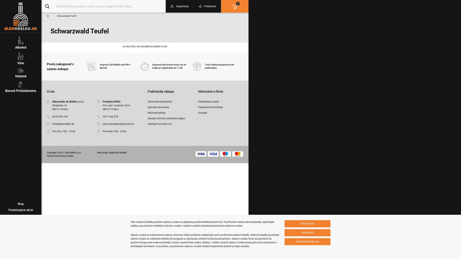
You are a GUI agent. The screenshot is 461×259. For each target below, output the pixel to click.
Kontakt (202, 112)
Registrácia (182, 6)
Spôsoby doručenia (158, 107)
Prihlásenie (209, 6)
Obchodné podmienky (160, 101)
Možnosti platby (157, 112)
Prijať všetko (307, 223)
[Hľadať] (47, 6)
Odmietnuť (308, 232)
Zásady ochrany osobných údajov (166, 118)
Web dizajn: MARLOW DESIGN (112, 152)
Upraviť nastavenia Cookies (60, 156)
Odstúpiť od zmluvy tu (160, 123)
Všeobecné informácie (210, 107)
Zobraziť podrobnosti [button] (307, 241)
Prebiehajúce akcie (208, 101)
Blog (21, 204)
